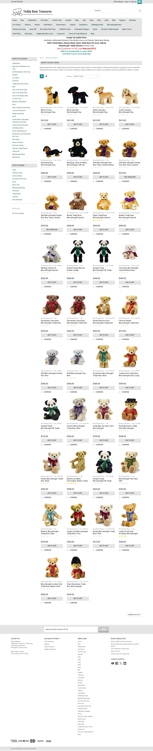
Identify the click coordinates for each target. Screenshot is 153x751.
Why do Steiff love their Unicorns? (121, 641)
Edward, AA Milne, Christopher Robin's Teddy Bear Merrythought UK (77, 481)
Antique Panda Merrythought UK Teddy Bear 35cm (102, 481)
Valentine (132, 20)
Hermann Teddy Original (109, 29)
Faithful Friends (65, 29)
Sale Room (28, 34)
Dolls (99, 20)
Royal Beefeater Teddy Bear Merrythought (128, 427)
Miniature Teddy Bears (19, 102)
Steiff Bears (48, 25)
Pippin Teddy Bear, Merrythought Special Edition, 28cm (101, 217)
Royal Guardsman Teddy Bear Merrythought (76, 585)
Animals (68, 20)
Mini (113, 20)
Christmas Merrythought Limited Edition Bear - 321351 (128, 270)
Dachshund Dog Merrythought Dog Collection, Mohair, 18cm (50, 165)
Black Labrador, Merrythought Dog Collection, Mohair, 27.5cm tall (77, 113)
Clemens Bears (17, 176)
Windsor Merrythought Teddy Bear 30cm (50, 532)
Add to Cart (51, 124)
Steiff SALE (17, 34)
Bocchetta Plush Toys (47, 29)
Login (126, 2)
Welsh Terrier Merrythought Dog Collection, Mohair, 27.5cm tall (51, 113)
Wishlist (46, 644)
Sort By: (69, 76)
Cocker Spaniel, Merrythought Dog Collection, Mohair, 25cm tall (128, 113)
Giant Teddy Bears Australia (21, 108)
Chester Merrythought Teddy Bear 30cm (76, 427)
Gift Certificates (49, 641)
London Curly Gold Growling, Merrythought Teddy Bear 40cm (128, 533)
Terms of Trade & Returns (78, 34)
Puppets (122, 20)
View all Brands (17, 200)
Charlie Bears (61, 25)
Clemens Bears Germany (20, 125)
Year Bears (44, 20)
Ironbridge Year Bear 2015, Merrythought (103, 427)
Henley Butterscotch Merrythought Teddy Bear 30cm (103, 323)
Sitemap (33, 749)
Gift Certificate (118, 2)
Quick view (52, 104)
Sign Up (133, 2)
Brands (37, 25)
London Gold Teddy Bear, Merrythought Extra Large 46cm (129, 375)
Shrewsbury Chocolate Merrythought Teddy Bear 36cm (51, 323)
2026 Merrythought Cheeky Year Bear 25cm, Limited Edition (129, 165)
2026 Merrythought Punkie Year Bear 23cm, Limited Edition (51, 217)
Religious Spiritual (18, 114)
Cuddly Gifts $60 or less (44, 34)
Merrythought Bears (114, 25)
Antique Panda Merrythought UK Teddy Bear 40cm (102, 270)
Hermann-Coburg (17, 145)
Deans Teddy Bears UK (19, 131)
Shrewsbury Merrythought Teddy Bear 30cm (103, 374)
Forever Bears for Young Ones (120, 654)
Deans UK (33, 29)
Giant (106, 20)
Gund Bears (83, 25)
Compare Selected (134, 614)
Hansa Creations (17, 142)
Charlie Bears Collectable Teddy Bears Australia (20, 120)
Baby (77, 20)
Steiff (14, 116)
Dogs (91, 20)
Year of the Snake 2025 (19, 93)
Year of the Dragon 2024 (20, 96)
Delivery (28, 25)
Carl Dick (15, 197)
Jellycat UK (15, 151)
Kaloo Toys (15, 185)
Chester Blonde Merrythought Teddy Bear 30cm (129, 323)
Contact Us (61, 34)
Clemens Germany (19, 29)
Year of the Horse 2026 (19, 90)
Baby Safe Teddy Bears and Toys (21, 67)
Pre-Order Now (130, 177)
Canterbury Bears (17, 128)
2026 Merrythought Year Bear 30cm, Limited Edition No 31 (103, 165)
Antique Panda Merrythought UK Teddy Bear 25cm (50, 428)
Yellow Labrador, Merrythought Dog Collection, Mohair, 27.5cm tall (103, 113)
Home (15, 20)
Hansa (95, 29)
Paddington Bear (97, 25)
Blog (92, 34)
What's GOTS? (115, 651)
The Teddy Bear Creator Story (120, 648)
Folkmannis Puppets (82, 29)
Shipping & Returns (50, 649)
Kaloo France (127, 29)
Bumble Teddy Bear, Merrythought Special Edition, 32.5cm (127, 217)
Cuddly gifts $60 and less (20, 84)
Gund (14, 182)
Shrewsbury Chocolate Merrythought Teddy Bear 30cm (77, 323)
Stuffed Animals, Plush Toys (21, 72)
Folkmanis (15, 191)
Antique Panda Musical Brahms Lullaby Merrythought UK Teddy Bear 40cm (76, 271)
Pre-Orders (17, 25)
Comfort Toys (57, 20)
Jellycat (72, 25)
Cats (84, 20)
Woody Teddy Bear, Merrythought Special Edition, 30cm (75, 217)
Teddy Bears (32, 20)
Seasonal (15, 81)
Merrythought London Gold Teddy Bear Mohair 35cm (51, 585)
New (22, 20)
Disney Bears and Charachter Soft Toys (21, 135)
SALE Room (16, 157)
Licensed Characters (19, 110)
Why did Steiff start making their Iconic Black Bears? (125, 645)
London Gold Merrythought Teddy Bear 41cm (77, 532)
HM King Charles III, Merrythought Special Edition (49, 270)
